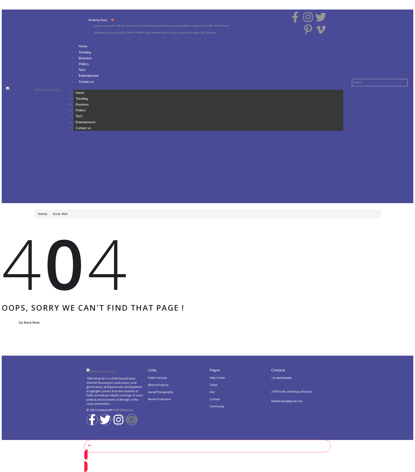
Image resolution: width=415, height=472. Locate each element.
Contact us (86, 81)
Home (83, 46)
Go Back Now (29, 322)
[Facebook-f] (92, 419)
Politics (84, 64)
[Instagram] (118, 419)
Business (85, 58)
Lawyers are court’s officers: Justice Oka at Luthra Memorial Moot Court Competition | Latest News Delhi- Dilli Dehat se (161, 25)
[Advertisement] (207, 173)
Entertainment (88, 75)
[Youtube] (131, 419)
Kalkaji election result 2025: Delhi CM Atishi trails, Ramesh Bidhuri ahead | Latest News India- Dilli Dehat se (155, 32)
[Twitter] (105, 419)
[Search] (360, 90)
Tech (82, 70)
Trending (85, 52)
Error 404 (60, 214)
